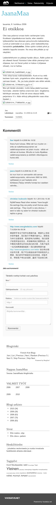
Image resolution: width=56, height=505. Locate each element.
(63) (14, 415)
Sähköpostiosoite (19, 289)
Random (34, 355)
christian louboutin (18, 198)
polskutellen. (19, 46)
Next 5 (9, 358)
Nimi (8, 280)
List (13, 355)
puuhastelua (32, 473)
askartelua (21, 469)
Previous (20, 355)
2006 (8, 387)
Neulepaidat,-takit (19, 465)
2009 (8, 394)
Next (27, 355)
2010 (18, 394)
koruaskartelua (43, 469)
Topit (36, 465)
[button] (25, 3)
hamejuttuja (28, 469)
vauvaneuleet (32, 476)
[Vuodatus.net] (12, 498)
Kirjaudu (49, 3)
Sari (12, 140)
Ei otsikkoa (13, 29)
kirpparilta (35, 469)
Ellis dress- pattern (18, 436)
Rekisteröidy (39, 3)
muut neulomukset (10, 473)
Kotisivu (27, 298)
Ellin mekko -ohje (17, 433)
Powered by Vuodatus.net (43, 501)
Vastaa (11, 163)
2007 (18, 387)
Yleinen (19, 117)
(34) (14, 408)
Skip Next (31, 358)
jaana (12, 171)
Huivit (8, 465)
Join (8, 355)
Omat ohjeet (31, 465)
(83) (14, 421)
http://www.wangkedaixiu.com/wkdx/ (24, 249)
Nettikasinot (19, 3)
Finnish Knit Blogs (28, 353)
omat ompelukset (21, 473)
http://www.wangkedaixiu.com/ (23, 226)
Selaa (30, 3)
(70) (14, 418)
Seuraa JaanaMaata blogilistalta (19, 373)
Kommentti (10, 307)
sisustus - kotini (42, 473)
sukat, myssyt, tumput (16, 475)
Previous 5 (42, 355)
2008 (27, 387)
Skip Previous (19, 358)
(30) (14, 412)
